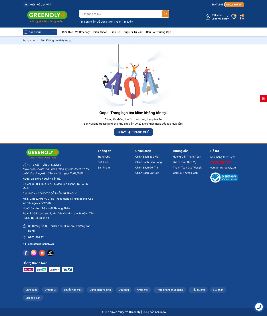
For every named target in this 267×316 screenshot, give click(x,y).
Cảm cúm (31, 289)
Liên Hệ (115, 32)
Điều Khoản (100, 32)
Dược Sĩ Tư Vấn (133, 32)
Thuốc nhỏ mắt (73, 289)
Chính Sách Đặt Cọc (147, 172)
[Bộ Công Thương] (224, 177)
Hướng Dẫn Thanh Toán (187, 156)
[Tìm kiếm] (165, 13)
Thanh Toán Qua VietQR (187, 167)
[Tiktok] (50, 253)
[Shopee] (42, 253)
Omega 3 (50, 289)
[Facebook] (26, 253)
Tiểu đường (198, 289)
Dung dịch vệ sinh (100, 289)
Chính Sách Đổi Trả (146, 167)
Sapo (162, 311)
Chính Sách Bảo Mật (147, 156)
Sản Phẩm (104, 167)
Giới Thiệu (103, 162)
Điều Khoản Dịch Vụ (184, 162)
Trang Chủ (104, 156)
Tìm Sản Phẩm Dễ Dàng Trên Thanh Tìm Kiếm (106, 21)
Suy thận (218, 289)
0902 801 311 (36, 237)
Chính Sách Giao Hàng (148, 162)
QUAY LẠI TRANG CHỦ (133, 132)
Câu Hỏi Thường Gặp (158, 32)
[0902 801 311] (228, 4)
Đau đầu (124, 289)
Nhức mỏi (142, 289)
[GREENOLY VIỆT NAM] (47, 17)
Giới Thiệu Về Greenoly (76, 32)
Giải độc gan (32, 297)
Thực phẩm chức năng (169, 289)
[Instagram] (34, 253)
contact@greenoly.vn (41, 243)
